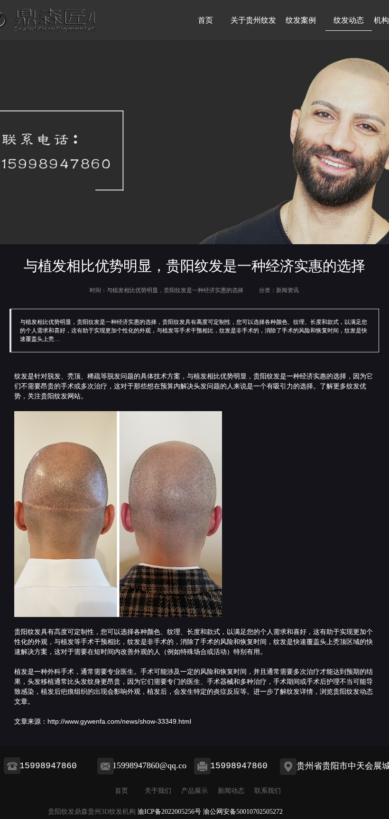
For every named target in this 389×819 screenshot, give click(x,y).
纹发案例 (301, 20)
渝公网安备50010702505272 (243, 811)
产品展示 (194, 790)
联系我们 (267, 790)
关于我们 (158, 790)
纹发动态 (348, 20)
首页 (205, 20)
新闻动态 (231, 790)
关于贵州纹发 (253, 20)
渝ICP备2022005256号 (169, 811)
